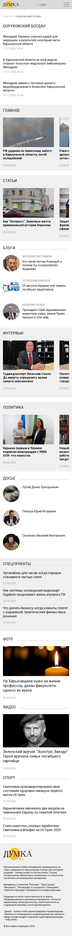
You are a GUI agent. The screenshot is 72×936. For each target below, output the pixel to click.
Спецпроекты (17, 563)
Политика (13, 407)
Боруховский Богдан (28, 16)
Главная (8, 16)
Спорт (9, 777)
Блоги (9, 247)
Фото (8, 639)
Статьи (10, 181)
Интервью (13, 333)
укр (38, 4)
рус (44, 4)
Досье (9, 478)
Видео (9, 707)
